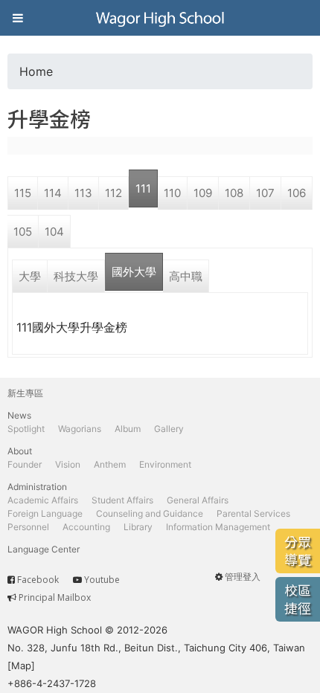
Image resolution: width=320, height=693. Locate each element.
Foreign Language (45, 513)
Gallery (169, 428)
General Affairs (197, 500)
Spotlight (26, 428)
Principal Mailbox (55, 597)
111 (143, 188)
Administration (37, 486)
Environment (165, 464)
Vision (67, 464)
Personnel (28, 526)
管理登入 (242, 576)
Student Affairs (122, 500)
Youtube (102, 579)
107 (265, 193)
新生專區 (25, 393)
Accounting (86, 526)
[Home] (160, 18)
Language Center (43, 549)
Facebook (38, 579)
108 (234, 193)
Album (128, 428)
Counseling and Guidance (149, 513)
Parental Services (253, 513)
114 (53, 193)
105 (22, 232)
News (19, 415)
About (19, 451)
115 (22, 193)
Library (138, 526)
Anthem (110, 464)
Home (36, 71)
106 (296, 193)
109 (202, 193)
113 (83, 193)
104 (54, 232)
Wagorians (79, 428)
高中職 (185, 276)
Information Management (218, 526)
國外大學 (134, 272)
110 (172, 193)
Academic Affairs (42, 500)
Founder (24, 464)
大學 (30, 276)
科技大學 (76, 276)
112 (113, 193)
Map (21, 665)
